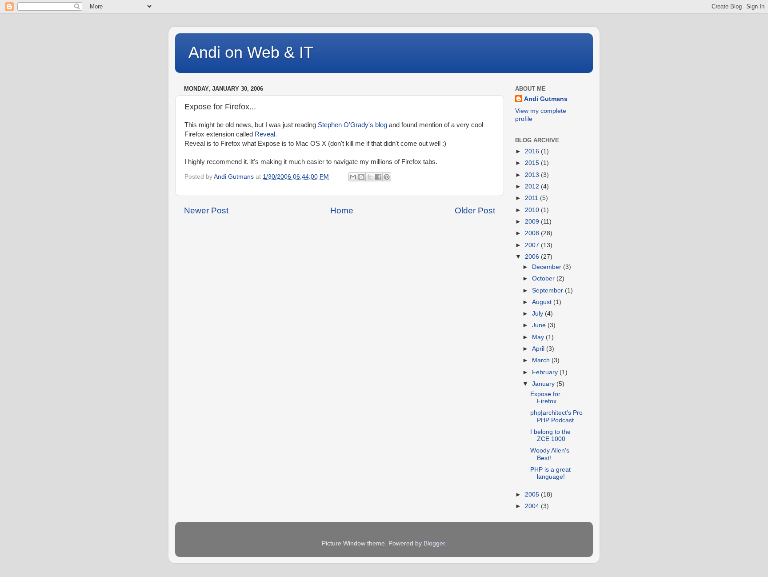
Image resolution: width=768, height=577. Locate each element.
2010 (533, 210)
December (547, 267)
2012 (533, 186)
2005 (533, 494)
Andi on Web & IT (250, 52)
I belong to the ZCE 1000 (550, 435)
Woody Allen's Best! (549, 454)
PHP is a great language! (550, 473)
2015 (533, 163)
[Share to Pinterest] (386, 176)
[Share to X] (369, 176)
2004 (533, 506)
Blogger (434, 543)
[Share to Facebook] (378, 176)
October (544, 278)
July (538, 313)
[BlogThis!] (361, 176)
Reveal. (266, 134)
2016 (533, 151)
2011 (532, 198)
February (546, 372)
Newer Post (206, 210)
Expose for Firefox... (546, 398)
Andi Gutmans (546, 99)
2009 (533, 221)
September (548, 290)
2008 (533, 233)
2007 (533, 245)
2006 (533, 256)
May (539, 337)
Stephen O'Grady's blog (352, 124)
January (544, 384)
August (542, 302)
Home (341, 210)
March (542, 360)
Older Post (475, 210)
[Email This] (352, 176)
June (540, 325)
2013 (533, 175)
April (539, 348)
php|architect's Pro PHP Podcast (556, 416)
